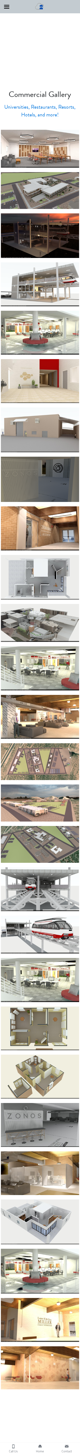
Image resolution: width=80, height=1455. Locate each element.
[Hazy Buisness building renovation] (40, 1271)
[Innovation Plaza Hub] (40, 717)
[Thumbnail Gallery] (40, 149)
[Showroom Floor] (40, 577)
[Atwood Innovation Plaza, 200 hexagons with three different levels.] (40, 1367)
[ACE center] (40, 668)
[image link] (40, 6)
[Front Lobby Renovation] (40, 381)
